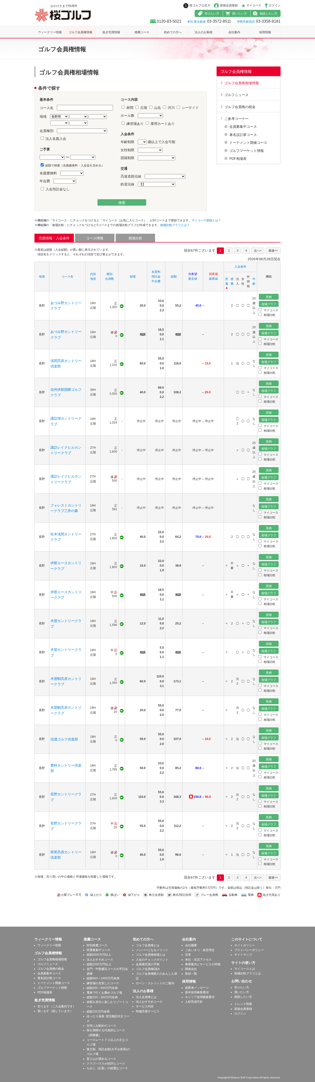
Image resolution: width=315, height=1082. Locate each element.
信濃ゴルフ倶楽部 (64, 739)
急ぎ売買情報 (111, 32)
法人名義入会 (55, 139)
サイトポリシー (244, 945)
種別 (109, 274)
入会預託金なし (57, 189)
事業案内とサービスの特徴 (202, 964)
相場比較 (269, 315)
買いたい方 (239, 13)
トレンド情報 (243, 1004)
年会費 (156, 281)
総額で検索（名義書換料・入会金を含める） (74, 165)
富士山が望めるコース (101, 1059)
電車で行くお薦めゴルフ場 (104, 992)
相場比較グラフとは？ (175, 225)
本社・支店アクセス (198, 959)
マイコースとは (244, 968)
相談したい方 (268, 13)
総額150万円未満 (98, 1011)
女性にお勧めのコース (101, 1025)
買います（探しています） (55, 1011)
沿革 (188, 954)
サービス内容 (145, 1006)
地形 (93, 278)
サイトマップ (243, 954)
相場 (133, 276)
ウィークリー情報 (50, 32)
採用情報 (265, 32)
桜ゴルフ (62, 15)
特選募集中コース (98, 950)
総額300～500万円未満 (102, 988)
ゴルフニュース (236, 95)
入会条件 (240, 266)
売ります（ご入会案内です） (56, 1006)
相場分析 (135, 238)
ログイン (275, 5)
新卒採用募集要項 (197, 992)
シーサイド (190, 108)
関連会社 (191, 969)
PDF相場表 (238, 159)
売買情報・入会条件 (54, 238)
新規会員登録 (229, 5)
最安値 (192, 278)
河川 (171, 108)
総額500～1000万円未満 (103, 978)
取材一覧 (191, 973)
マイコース (253, 5)
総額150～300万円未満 (102, 997)
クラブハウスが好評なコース (106, 1063)
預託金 (156, 276)
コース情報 (94, 238)
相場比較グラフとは (247, 973)
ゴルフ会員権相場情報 (241, 83)
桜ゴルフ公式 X (199, 5)
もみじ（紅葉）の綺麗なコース (107, 1068)
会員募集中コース (243, 127)
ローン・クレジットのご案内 (155, 983)
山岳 (157, 108)
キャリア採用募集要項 (200, 997)
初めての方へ (173, 32)
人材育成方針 (194, 1001)
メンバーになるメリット (152, 950)
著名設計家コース (243, 135)
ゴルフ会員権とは (147, 945)
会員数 (109, 278)
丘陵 (143, 108)
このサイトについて (246, 939)
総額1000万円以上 (99, 964)
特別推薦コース (97, 945)
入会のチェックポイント (152, 959)
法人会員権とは (146, 997)
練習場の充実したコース (103, 983)
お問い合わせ (241, 981)
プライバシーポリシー (249, 950)
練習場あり (135, 124)
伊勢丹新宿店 (246, 21)
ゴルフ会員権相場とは (150, 954)
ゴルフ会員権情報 (80, 32)
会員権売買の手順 (147, 964)
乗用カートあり (162, 124)
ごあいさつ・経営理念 (200, 950)
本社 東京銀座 (196, 21)
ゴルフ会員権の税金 (239, 107)
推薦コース (142, 32)
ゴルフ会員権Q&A (148, 969)
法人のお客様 (203, 32)
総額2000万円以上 (99, 954)
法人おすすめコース (100, 959)
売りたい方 (212, 13)
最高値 (213, 278)
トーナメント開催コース (248, 143)
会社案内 (234, 32)
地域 (42, 276)
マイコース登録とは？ (206, 220)
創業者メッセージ (197, 987)
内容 (93, 274)
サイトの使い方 (243, 963)
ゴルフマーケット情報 (246, 151)
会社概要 (191, 945)
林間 (130, 108)
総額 (174, 276)
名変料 (156, 272)
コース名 (67, 276)
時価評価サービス (147, 1011)
